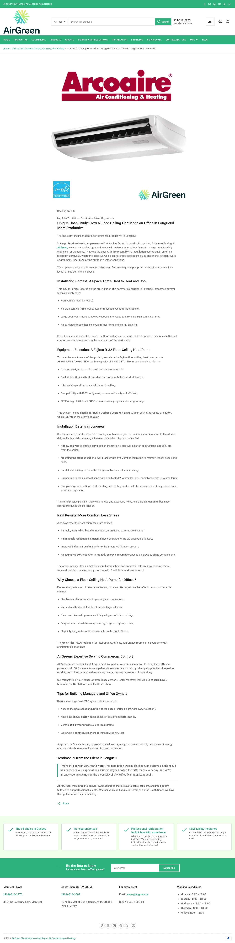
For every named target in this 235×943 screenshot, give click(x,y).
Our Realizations (176, 39)
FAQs (205, 39)
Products (55, 39)
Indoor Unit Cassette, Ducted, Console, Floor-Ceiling (38, 48)
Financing (137, 39)
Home (6, 39)
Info (192, 39)
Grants (69, 39)
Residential (20, 39)
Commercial (38, 39)
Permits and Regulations (93, 39)
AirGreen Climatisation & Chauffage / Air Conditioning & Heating (43, 938)
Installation (119, 39)
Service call (154, 39)
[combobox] (120, 22)
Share (65, 803)
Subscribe (169, 867)
